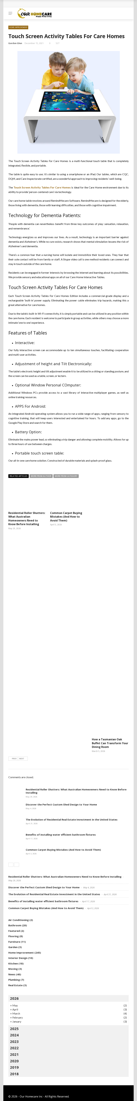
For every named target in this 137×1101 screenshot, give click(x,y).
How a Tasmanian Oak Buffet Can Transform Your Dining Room (110, 743)
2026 (14, 998)
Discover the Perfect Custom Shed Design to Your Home (61, 804)
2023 (14, 1041)
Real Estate (15, 985)
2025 (14, 1028)
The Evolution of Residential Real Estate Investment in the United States (71, 819)
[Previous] (10, 865)
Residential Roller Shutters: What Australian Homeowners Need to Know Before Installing (26, 518)
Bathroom (14, 925)
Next (21, 758)
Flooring (13, 936)
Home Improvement (18, 27)
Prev (14, 758)
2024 (14, 1034)
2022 (14, 1047)
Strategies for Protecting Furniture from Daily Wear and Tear (52, 3)
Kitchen (13, 963)
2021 (14, 1054)
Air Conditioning (18, 920)
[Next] (16, 865)
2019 (14, 1067)
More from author (41, 476)
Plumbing (14, 979)
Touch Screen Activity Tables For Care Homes (42, 187)
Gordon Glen (15, 43)
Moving (13, 968)
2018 (14, 1073)
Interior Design (17, 958)
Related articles (18, 476)
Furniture (14, 941)
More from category (66, 476)
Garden (13, 947)
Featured (14, 930)
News (11, 974)
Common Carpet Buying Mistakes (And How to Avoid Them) (66, 516)
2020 (14, 1060)
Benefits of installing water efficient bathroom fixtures (61, 834)
